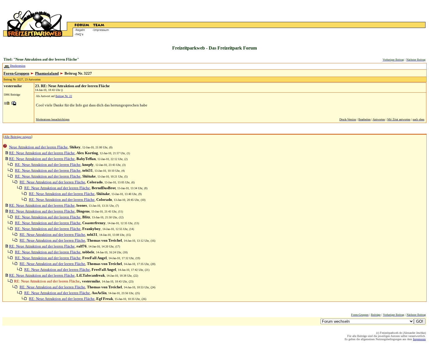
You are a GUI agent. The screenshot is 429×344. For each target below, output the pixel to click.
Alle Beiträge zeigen (17, 136)
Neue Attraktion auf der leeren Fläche (38, 147)
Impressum (419, 339)
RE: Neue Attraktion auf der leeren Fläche (42, 153)
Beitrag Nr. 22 (63, 96)
